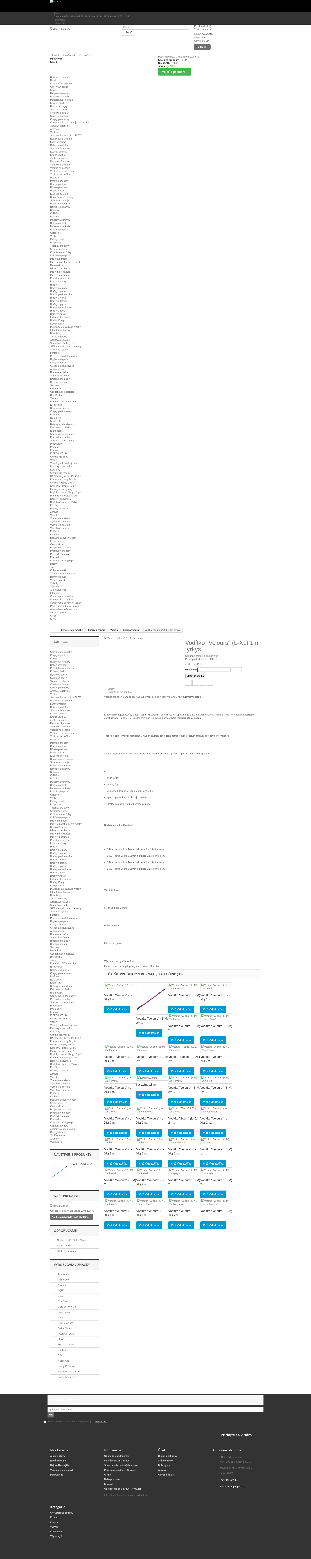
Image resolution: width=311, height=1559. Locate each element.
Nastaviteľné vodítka (61, 138)
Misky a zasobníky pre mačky (66, 262)
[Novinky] (155, 6)
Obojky (54, 90)
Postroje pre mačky (60, 203)
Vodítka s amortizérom (62, 171)
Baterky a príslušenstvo (62, 424)
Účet (161, 1450)
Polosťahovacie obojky (62, 99)
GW (59, 1355)
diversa (61, 1317)
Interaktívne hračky (60, 330)
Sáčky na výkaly (59, 349)
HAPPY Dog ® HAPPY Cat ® (65, 476)
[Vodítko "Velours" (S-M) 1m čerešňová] (216, 1017)
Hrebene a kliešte (59, 372)
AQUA (60, 1290)
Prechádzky (56, 443)
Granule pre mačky (60, 473)
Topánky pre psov (59, 245)
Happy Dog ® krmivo (68, 1371)
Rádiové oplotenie (59, 408)
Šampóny (55, 385)
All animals (63, 1274)
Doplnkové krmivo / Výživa (64, 502)
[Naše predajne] (74, 1206)
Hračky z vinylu (58, 297)
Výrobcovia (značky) (61, 1470)
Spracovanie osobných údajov (66, 602)
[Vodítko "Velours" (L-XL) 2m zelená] (120, 1110)
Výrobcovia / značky (72, 1264)
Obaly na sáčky (58, 362)
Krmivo (54, 450)
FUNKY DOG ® (65, 1344)
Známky (54, 583)
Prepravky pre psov (60, 550)
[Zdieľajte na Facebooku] (188, 683)
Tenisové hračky (58, 336)
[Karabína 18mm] (152, 1078)
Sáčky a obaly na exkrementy (65, 346)
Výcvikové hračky (59, 528)
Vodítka (54, 132)
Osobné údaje (166, 1474)
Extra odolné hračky (60, 317)
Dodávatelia (56, 1474)
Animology (63, 1279)
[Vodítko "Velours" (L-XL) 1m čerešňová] (152, 1202)
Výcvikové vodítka (60, 521)
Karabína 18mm (146, 1084)
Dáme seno (63, 1312)
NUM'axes (55, 417)
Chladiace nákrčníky (60, 252)
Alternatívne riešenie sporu (64, 609)
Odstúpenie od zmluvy (62, 599)
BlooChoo (62, 1301)
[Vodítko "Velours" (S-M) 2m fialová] (120, 1171)
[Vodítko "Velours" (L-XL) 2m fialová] (152, 1171)
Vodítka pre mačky (60, 174)
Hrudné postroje (58, 184)
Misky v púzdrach (59, 275)
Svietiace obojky (58, 109)
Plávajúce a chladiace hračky (65, 327)
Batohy (54, 563)
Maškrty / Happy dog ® (62, 489)
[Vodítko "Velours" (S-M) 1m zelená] (216, 1141)
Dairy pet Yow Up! (66, 1306)
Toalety (54, 398)
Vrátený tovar (165, 1460)
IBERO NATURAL (59, 453)
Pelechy (54, 216)
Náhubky (54, 210)
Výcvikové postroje (60, 525)
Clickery (54, 534)
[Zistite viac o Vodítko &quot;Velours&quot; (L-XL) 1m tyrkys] (59, 1172)
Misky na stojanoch (60, 271)
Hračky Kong (57, 320)
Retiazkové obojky (59, 96)
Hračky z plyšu (58, 304)
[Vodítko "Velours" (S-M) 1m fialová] (216, 1079)
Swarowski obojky (59, 112)
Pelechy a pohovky (60, 219)
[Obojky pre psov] (83, 40)
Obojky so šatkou (59, 116)
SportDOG (55, 421)
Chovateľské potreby (61, 83)
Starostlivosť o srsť (60, 375)
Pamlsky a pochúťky (61, 466)
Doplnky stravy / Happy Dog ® (66, 492)
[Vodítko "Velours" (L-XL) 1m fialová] (120, 1202)
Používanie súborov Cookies (65, 606)
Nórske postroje (58, 187)
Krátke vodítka (58, 155)
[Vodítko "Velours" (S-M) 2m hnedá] (184, 1017)
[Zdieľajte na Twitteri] (195, 683)
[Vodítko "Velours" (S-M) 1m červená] (184, 986)
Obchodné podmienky (61, 596)
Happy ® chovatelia (60, 499)
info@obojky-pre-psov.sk (232, 1486)
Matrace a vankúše (60, 226)
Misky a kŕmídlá (58, 258)
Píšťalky (54, 531)
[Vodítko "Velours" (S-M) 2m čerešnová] (152, 998)
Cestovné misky (58, 544)
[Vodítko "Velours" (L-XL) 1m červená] (120, 1079)
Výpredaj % (56, 586)
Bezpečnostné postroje (62, 197)
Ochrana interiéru (59, 570)
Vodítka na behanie (60, 168)
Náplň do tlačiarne (66, 1251)
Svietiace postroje (59, 200)
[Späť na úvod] (54, 630)
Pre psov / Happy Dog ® (63, 479)
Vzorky (54, 460)
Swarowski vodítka (60, 164)
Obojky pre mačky (59, 119)
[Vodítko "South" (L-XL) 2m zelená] (184, 1110)
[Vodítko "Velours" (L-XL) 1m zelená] (216, 986)
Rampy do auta (58, 576)
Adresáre (55, 129)
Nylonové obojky (58, 106)
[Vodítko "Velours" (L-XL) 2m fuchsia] (120, 1048)
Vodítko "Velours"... (83, 1164)
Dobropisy (164, 1465)
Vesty (53, 236)
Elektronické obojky (60, 427)
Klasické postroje (59, 194)
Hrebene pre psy (58, 382)
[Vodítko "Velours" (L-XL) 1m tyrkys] (123, 638)
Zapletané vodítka (59, 158)
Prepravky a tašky (59, 554)
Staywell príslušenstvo (62, 440)
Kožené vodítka (58, 151)
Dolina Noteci (64, 1328)
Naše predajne (66, 1196)
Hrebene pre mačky (60, 378)
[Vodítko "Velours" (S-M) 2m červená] (184, 1079)
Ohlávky (54, 213)
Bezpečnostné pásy (60, 547)
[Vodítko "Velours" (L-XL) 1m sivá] (120, 986)
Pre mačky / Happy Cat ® (63, 495)
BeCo (60, 1296)
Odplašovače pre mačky (63, 434)
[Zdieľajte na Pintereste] (210, 683)
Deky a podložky (59, 223)
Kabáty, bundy (57, 239)
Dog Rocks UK (65, 1323)
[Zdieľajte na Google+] (203, 683)
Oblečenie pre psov (60, 255)
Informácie (55, 593)
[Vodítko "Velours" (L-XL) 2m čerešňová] (152, 1110)
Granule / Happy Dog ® (62, 482)
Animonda (62, 1285)
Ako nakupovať (58, 589)
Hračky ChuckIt (58, 314)
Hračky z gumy (58, 291)
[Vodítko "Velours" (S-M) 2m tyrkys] (184, 1171)
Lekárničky (56, 388)
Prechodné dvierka (60, 437)
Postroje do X (57, 190)
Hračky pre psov (58, 288)
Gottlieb (61, 1350)
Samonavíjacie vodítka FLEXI (66, 135)
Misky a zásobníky (60, 268)
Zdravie (54, 512)
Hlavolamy (55, 333)
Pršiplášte (55, 242)
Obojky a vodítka (59, 86)
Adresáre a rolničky (60, 125)
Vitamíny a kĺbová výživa (63, 463)
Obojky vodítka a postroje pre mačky (69, 122)
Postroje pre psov (59, 181)
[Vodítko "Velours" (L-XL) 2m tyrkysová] (184, 1202)
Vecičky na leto (58, 580)
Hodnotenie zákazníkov (119, 692)
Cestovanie (56, 541)
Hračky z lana (57, 310)
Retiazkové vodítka (60, 161)
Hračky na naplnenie (60, 307)
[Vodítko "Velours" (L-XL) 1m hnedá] (120, 1141)
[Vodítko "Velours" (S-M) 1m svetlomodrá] (216, 1202)
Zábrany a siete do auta (62, 573)
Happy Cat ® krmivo (68, 1366)
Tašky (53, 567)
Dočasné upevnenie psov (63, 537)
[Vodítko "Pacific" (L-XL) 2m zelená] (184, 1048)
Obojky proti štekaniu (61, 411)
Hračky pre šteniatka (61, 294)
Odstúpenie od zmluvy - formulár (122, 1488)
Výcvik (53, 515)
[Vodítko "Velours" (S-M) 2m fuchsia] (216, 1171)
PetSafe (54, 414)
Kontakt (57, 13)
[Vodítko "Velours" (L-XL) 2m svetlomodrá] (184, 1141)
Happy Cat (63, 1360)
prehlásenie (101, 1421)
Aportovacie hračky (60, 340)
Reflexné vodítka (59, 145)
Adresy (162, 1470)
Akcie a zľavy (57, 1456)
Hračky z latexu (58, 301)
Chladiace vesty (58, 249)
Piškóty (54, 505)
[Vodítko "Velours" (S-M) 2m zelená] (152, 1048)
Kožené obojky (58, 103)
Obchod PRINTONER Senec (72, 1240)
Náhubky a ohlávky (60, 207)
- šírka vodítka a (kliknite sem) (135, 849)
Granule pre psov (59, 456)
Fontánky (55, 353)
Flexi (60, 1339)
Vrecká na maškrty (60, 518)
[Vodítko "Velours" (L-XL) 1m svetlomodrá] (216, 1110)
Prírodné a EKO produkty (63, 401)
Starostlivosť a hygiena (62, 343)
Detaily (110, 688)
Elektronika (56, 404)
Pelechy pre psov (59, 229)
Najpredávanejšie (59, 1465)
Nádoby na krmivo (59, 508)
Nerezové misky (58, 265)
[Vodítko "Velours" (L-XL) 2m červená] (216, 1048)
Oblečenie (55, 232)
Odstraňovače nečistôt (62, 391)
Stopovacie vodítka (60, 148)
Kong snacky (57, 323)
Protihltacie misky (59, 278)
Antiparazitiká (57, 369)
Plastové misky (58, 281)
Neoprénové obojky (60, 93)
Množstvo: (191, 669)
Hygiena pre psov (59, 359)
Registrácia (58, 19)
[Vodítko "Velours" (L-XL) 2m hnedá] (152, 1141)
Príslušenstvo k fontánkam (64, 356)
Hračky (54, 284)
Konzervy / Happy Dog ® (63, 486)
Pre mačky (56, 447)
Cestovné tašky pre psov (63, 560)
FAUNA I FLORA (66, 1333)
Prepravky (55, 557)
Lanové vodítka (58, 142)
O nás (53, 615)
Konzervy (55, 469)
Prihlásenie (58, 23)
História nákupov (167, 1456)
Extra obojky (56, 430)
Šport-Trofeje (64, 1245)
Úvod (53, 80)
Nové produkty (58, 1460)
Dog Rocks (56, 395)
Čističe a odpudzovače (62, 366)
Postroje (54, 177)
